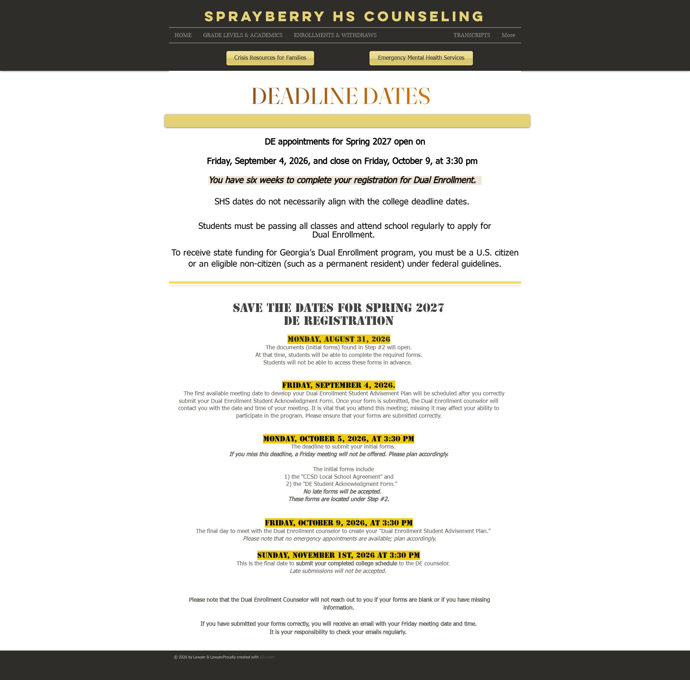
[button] (242, 35)
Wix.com (267, 657)
